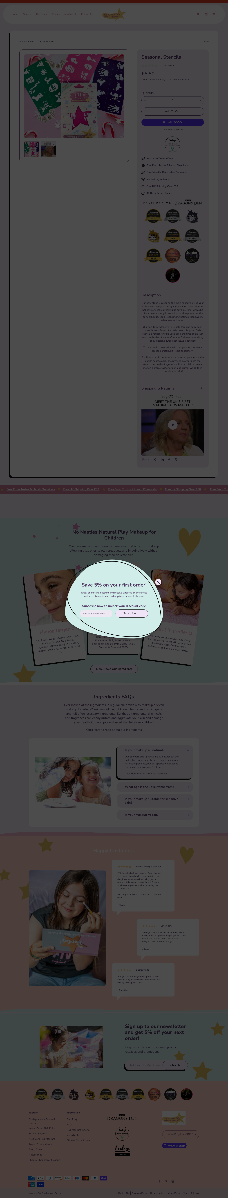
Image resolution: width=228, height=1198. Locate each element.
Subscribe (129, 613)
